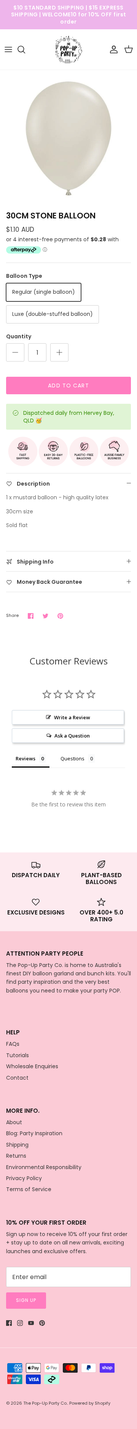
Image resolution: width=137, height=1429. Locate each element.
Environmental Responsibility (43, 1167)
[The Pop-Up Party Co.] (69, 49)
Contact (17, 1078)
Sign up (26, 1300)
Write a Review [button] (72, 717)
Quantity (18, 336)
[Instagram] (20, 1323)
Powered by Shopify (89, 1403)
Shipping (17, 1145)
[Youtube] (31, 1323)
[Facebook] (9, 1323)
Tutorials (17, 1055)
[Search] (25, 49)
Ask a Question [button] (72, 735)
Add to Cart (68, 385)
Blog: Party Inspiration (34, 1133)
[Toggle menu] (8, 49)
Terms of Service (28, 1189)
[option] (68, 138)
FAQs (12, 1044)
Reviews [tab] (25, 758)
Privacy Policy (24, 1178)
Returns (16, 1156)
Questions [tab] (72, 758)
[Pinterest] (42, 1323)
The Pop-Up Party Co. (45, 1403)
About (14, 1122)
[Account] (112, 49)
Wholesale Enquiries (32, 1066)
